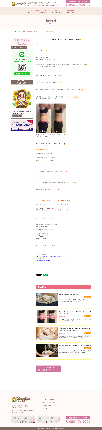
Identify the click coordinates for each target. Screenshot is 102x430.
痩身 (24, 31)
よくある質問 (70, 11)
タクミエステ (19, 31)
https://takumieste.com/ (43, 260)
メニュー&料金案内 (49, 399)
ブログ (45, 408)
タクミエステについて (57, 11)
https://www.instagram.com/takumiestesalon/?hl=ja (50, 256)
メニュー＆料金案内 (41, 11)
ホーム (30, 11)
